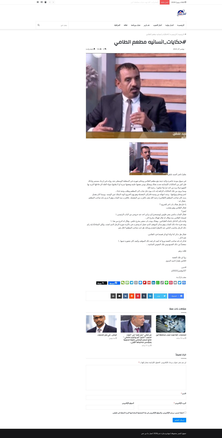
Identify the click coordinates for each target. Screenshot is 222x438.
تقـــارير (147, 25)
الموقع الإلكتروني (128, 403)
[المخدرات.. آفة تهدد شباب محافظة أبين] (170, 324)
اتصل (151, 433)
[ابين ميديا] (181, 13)
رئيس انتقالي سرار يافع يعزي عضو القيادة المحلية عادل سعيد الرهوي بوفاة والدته (130, 2)
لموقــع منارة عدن (164, 433)
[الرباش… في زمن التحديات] (101, 324)
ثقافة (125, 25)
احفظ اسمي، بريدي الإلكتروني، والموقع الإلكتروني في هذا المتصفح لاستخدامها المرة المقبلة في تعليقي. (148, 413)
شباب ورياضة (135, 25)
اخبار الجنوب (157, 25)
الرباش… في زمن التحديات (107, 335)
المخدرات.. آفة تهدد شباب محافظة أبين (171, 335)
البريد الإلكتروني (180, 403)
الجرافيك (117, 25)
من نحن (144, 433)
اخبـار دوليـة (169, 25)
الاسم (183, 393)
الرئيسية (181, 34)
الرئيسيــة (180, 25)
